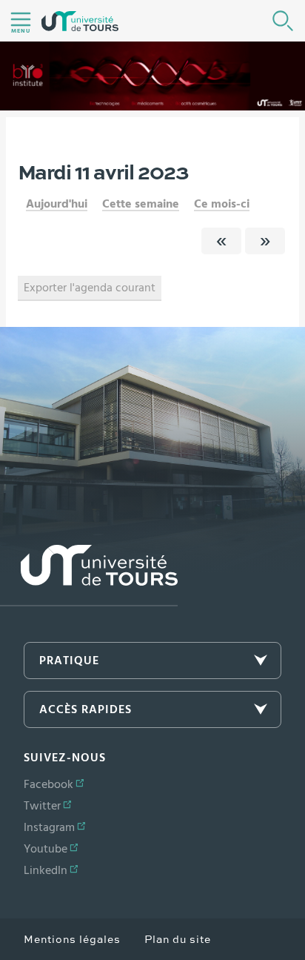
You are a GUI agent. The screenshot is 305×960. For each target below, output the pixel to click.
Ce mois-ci (221, 204)
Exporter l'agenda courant (89, 288)
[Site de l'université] (89, 575)
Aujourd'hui (56, 204)
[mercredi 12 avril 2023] (265, 241)
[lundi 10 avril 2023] (221, 241)
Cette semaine (140, 204)
